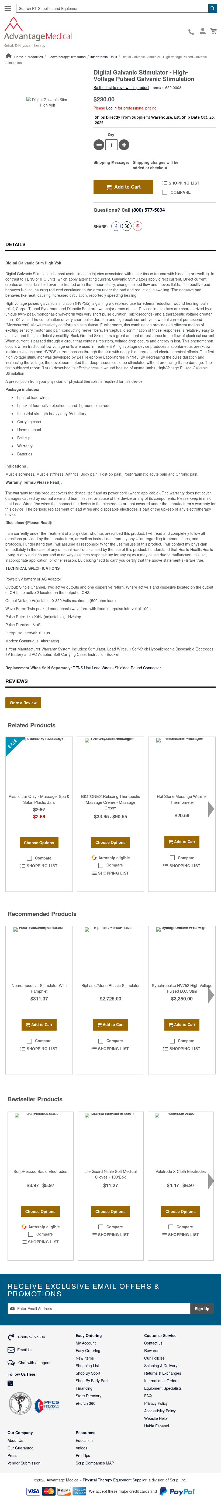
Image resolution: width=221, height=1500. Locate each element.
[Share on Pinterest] (137, 226)
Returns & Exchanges (162, 1373)
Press (12, 1455)
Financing (84, 1388)
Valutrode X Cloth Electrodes (181, 1171)
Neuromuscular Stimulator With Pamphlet (39, 988)
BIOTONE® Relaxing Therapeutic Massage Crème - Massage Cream (110, 802)
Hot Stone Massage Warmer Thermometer (182, 799)
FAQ (148, 1395)
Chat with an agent (33, 1362)
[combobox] (116, 8)
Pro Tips (83, 1455)
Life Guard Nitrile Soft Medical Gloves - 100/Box (110, 1174)
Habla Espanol (156, 1425)
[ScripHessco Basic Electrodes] (40, 1139)
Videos (81, 1448)
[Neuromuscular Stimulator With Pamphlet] (39, 953)
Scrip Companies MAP (95, 1463)
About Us (15, 1440)
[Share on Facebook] (116, 226)
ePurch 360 (85, 1403)
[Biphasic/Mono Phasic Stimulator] (110, 953)
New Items (85, 1358)
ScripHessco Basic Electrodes (40, 1171)
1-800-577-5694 (191, 32)
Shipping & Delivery (160, 1365)
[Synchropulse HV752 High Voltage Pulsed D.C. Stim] (182, 953)
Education (84, 1440)
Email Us (24, 1349)
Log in (111, 108)
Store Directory (88, 1395)
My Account (86, 1343)
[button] (39, 858)
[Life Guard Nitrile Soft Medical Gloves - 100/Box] (110, 1139)
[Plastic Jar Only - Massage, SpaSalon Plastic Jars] (39, 764)
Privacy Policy (156, 1403)
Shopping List (87, 1365)
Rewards (151, 1350)
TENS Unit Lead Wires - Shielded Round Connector (117, 667)
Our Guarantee (20, 1448)
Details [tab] (15, 244)
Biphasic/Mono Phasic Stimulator (110, 985)
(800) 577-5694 (148, 209)
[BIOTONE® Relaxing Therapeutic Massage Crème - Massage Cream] (110, 764)
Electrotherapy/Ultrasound (66, 56)
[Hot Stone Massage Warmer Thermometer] (182, 764)
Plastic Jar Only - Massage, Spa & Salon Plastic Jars (39, 799)
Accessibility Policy (160, 1410)
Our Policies (154, 1358)
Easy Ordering (88, 1350)
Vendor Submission (24, 1463)
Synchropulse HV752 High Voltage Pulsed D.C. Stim (182, 988)
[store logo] (37, 31)
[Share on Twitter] (127, 226)
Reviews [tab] (16, 681)
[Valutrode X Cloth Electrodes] (180, 1139)
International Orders (161, 1380)
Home (18, 56)
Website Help (155, 1418)
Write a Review (23, 702)
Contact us (153, 1343)
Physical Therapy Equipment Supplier (114, 1480)
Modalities (35, 56)
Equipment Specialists (163, 1388)
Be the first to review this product (121, 87)
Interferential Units (103, 56)
